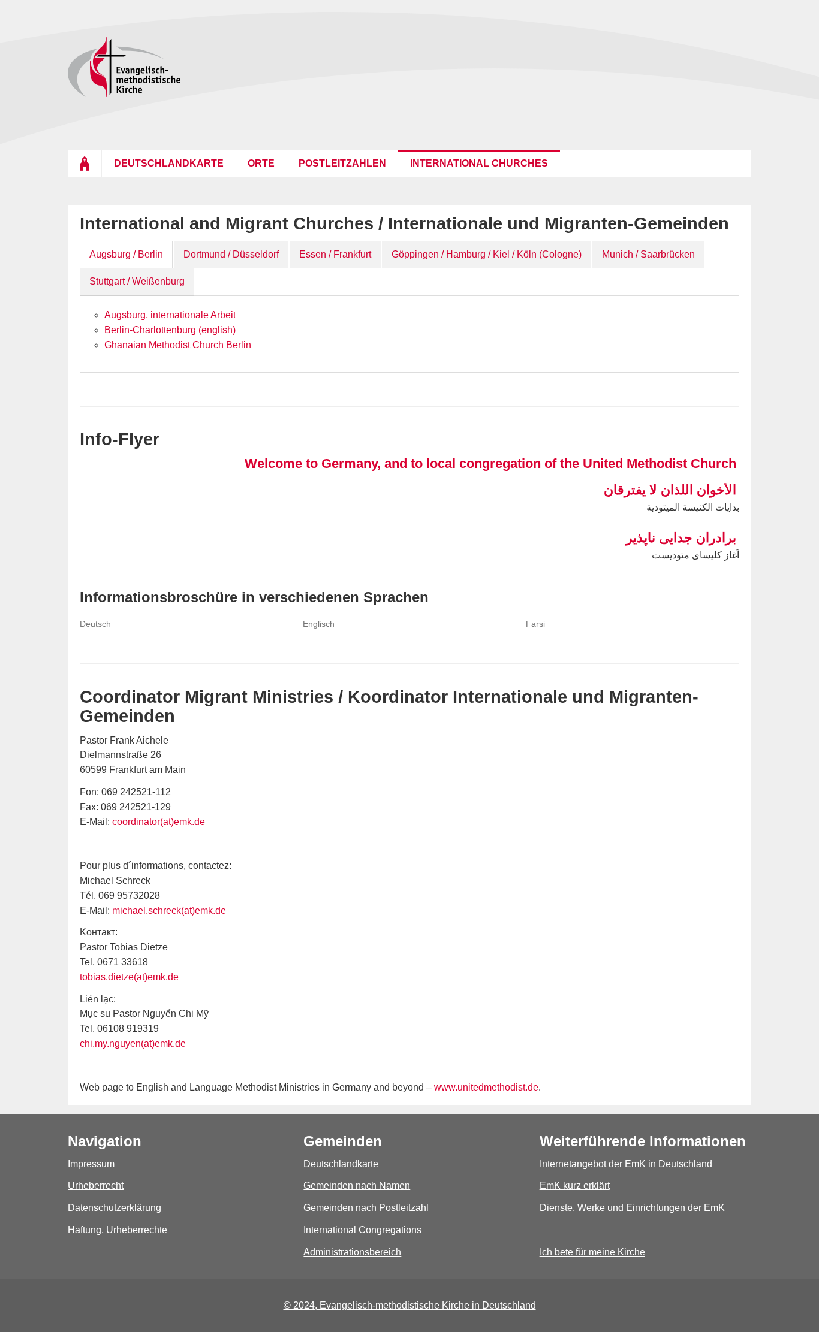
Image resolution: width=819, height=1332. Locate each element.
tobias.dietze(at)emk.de (129, 977)
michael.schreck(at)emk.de (169, 910)
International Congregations (362, 1230)
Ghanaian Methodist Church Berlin (177, 345)
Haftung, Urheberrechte (117, 1230)
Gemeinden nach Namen (356, 1185)
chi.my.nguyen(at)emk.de (133, 1043)
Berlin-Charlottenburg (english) (170, 330)
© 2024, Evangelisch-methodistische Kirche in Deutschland (410, 1305)
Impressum (91, 1164)
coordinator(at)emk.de (158, 822)
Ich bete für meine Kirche (592, 1252)
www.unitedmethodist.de (486, 1087)
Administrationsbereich (352, 1252)
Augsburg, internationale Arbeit (170, 315)
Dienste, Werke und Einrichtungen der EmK (632, 1208)
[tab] (126, 255)
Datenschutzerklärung (114, 1208)
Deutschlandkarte (340, 1164)
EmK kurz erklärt (575, 1185)
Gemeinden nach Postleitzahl (366, 1208)
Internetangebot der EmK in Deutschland (626, 1164)
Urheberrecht (96, 1185)
